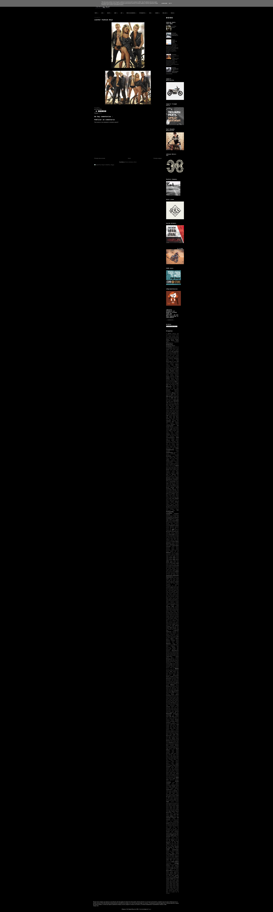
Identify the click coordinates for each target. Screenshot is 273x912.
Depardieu (173, 473)
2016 (178, 334)
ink (169, 580)
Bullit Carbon (176, 411)
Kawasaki (173, 604)
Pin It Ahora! (97, 107)
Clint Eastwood (171, 442)
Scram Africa (176, 765)
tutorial (167, 851)
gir (171, 529)
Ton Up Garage (170, 840)
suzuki (177, 805)
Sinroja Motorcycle (170, 777)
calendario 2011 (175, 420)
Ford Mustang (171, 509)
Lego (173, 625)
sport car (171, 790)
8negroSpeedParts (170, 345)
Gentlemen (177, 523)
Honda (177, 553)
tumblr (169, 849)
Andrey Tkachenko (169, 357)
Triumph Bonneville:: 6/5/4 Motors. (175, 34)
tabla (170, 811)
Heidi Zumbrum (169, 545)
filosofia (177, 505)
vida (171, 860)
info (167, 580)
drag (170, 483)
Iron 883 (168, 583)
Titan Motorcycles (174, 836)
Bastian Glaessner (174, 374)
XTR (167, 875)
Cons (177, 451)
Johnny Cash (176, 593)
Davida (168, 469)
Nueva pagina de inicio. (174, 41)
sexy (167, 771)
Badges (167, 369)
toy (167, 845)
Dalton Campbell (169, 464)
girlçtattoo (174, 531)
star (167, 793)
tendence (168, 819)
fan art (177, 500)
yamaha (177, 875)
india (178, 577)
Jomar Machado (171, 596)
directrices (177, 476)
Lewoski (173, 626)
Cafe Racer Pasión (170, 419)
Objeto (174, 700)
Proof (178, 722)
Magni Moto (176, 643)
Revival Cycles (169, 739)
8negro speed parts (172, 341)
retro (170, 737)
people (167, 712)
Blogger (149, 909)
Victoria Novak (176, 859)
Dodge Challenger (170, 482)
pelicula (177, 711)
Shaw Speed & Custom (174, 771)
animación (176, 358)
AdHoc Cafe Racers (170, 350)
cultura (168, 459)
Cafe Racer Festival (174, 418)
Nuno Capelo (169, 699)
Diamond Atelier (170, 475)
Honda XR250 (172, 570)
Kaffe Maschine (173, 600)
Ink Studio (173, 580)
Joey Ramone (176, 592)
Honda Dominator (170, 564)
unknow (173, 852)
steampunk (176, 794)
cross (173, 458)
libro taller (177, 626)
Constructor (170, 452)
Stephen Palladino (172, 795)
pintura (171, 717)
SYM (176, 810)
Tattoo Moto (176, 816)
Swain (173, 810)
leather (174, 624)
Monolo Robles (169, 667)
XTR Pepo (172, 875)
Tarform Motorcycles (174, 813)
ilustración (176, 575)
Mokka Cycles (176, 663)
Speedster (177, 788)
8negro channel (170, 339)
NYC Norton (168, 700)
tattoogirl (168, 817)
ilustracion (169, 575)
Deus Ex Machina (171, 474)
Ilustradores (170, 577)
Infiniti (177, 579)
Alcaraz (170, 352)
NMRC (173, 692)
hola (172, 552)
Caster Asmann (170, 431)
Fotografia (170, 512)
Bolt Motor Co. (169, 400)
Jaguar (174, 587)
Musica (173, 685)
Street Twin (176, 800)
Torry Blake (176, 843)
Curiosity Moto (175, 459)
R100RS (168, 726)
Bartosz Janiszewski (175, 373)
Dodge (177, 481)
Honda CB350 (172, 557)
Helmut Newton (175, 546)
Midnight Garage (169, 660)
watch (177, 867)
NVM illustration (175, 699)
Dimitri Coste (172, 476)
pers (178, 712)
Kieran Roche (173, 611)
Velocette (168, 858)
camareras (168, 424)
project (174, 722)
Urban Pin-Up (175, 853)
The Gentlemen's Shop (174, 823)
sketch (177, 778)
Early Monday (173, 489)
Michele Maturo (170, 657)
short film (177, 774)
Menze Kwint (176, 654)
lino (167, 629)
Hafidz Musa (176, 538)
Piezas (177, 715)
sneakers (169, 783)
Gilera (173, 528)
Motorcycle (170, 681)
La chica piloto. (174, 27)
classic (173, 440)
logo (175, 629)
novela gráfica (173, 698)
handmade (177, 540)
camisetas (173, 424)
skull (168, 779)
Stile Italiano (173, 796)
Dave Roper (168, 467)
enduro (174, 495)
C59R (167, 415)
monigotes (168, 666)
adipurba (177, 350)
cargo (171, 428)
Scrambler (169, 766)
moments (170, 664)
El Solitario (173, 493)
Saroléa (173, 760)
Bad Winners (176, 368)
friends (171, 516)
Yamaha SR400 (175, 877)
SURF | (116, 13)
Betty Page (173, 381)
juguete (171, 598)
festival (174, 505)
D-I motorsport (176, 463)
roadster (177, 742)
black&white (176, 389)
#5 (167, 333)
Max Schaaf (173, 653)
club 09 (169, 443)
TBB (178, 817)
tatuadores (174, 817)
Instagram (172, 581)
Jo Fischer (171, 592)
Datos (177, 465)
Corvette (177, 456)
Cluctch (174, 443)
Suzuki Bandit (169, 806)
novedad (168, 698)
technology (169, 818)
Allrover (171, 354)
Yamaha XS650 (176, 883)
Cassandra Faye (175, 430)
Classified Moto (175, 441)
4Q (174, 337)
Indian (168, 578)
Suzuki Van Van (169, 810)
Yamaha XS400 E (175, 882)
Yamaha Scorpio (169, 876)
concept (171, 451)
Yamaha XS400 (169, 882)
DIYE (176, 480)
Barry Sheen (168, 373)
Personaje (169, 713)
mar (178, 644)
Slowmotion (170, 781)
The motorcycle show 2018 (171, 825)
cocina (168, 446)
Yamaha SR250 (169, 877)
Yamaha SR (176, 876)
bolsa (178, 399)
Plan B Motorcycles (170, 718)
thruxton (177, 834)
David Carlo (171, 468)
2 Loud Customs (173, 334)
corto (173, 456)
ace (174, 348)
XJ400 (177, 874)
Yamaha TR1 (169, 880)
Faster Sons (169, 503)
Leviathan (168, 626)
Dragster (174, 483)
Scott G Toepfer (169, 765)
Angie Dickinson (170, 358)
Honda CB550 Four (174, 561)
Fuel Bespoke (169, 517)
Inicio (129, 158)
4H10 (173, 337)
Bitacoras (169, 386)
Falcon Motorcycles (170, 500)
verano (177, 858)
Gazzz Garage (176, 522)
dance (174, 464)
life (171, 628)
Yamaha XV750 (176, 887)
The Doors (175, 822)
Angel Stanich (176, 357)
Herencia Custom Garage (172, 547)
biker (168, 385)
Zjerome (175, 890)
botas (175, 403)
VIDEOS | (157, 13)
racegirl (168, 727)
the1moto (177, 830)
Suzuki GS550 (176, 807)
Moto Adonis (168, 670)
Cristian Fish (169, 458)
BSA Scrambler (176, 408)
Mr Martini (168, 683)
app (173, 361)
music (168, 684)
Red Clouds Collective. (174, 733)
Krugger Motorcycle (170, 616)
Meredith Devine (175, 655)
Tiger (178, 835)
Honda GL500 (176, 565)
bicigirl (177, 383)
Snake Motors (175, 782)
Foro (175, 510)
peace (173, 711)
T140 (167, 811)
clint (167, 442)
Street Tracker (171, 800)
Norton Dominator (175, 695)
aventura (168, 367)
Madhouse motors (171, 641)
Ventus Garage (173, 858)
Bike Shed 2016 (176, 384)
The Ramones (174, 829)
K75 (169, 600)
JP (176, 597)
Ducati (174, 485)
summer (177, 801)
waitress (177, 865)
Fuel (178, 516)
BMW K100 (176, 394)
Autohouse (169, 366)
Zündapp (168, 893)
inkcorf (177, 580)
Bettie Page (168, 381)
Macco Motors (175, 638)
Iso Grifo (175, 585)
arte (171, 362)
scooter (177, 764)
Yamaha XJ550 (169, 881)
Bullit (171, 411)
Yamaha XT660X (169, 887)
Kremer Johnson (169, 614)
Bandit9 (177, 369)
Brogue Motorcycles (171, 406)
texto (168, 821)
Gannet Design (175, 520)
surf (170, 804)
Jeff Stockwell (172, 591)
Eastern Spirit (175, 491)
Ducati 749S (170, 486)
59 (175, 337)
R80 (173, 726)
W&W (173, 865)
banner (168, 371)
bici (176, 381)
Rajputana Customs (175, 730)
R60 (171, 726)
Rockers (177, 745)
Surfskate (174, 805)
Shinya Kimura (169, 773)
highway (172, 551)
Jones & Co (172, 597)
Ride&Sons (171, 742)
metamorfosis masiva (172, 656)
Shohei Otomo (169, 774)
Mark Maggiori (173, 648)
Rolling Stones (176, 747)
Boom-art (171, 402)
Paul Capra (171, 708)
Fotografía (170, 513)
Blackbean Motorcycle (172, 390)
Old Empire (173, 702)
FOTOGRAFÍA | (142, 13)
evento (177, 498)
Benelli (177, 379)
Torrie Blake (171, 843)
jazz (167, 590)
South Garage (172, 786)
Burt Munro (168, 414)
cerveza (168, 432)
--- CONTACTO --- (170, 320)
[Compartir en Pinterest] (105, 111)
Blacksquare (170, 391)
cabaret (171, 415)
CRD (175, 457)
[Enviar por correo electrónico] (99, 111)
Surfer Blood (169, 805)
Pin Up (172, 716)
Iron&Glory (170, 584)
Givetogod (168, 532)
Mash (178, 649)
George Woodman (170, 526)
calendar (177, 419)
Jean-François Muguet (172, 590)
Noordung (168, 694)
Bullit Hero (177, 412)
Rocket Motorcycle (170, 746)
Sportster (175, 790)
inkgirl (168, 581)
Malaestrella (168, 644)
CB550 (177, 431)
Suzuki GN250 (176, 806)
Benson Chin (176, 380)
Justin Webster (175, 599)
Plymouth (177, 718)
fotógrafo (169, 514)
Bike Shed (171, 384)
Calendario (169, 420)
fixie (169, 506)
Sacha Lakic (170, 758)
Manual (175, 644)
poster (173, 721)
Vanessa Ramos (171, 855)
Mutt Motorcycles (174, 686)
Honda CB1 (173, 555)
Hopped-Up (170, 571)
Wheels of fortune (174, 869)
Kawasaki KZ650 (175, 605)
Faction (177, 499)
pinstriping (177, 716)
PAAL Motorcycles (171, 705)
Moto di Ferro (174, 670)
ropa (167, 748)
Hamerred (172, 540)
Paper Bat (174, 707)
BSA (171, 408)
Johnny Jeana (169, 594)
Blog (173, 393)
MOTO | (96, 13)
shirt (174, 773)
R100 (178, 724)
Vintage (176, 863)
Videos (177, 861)
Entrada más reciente (99, 158)
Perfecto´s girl (173, 712)
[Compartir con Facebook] (104, 111)
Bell (178, 376)
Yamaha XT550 (169, 886)
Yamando (168, 888)
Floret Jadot (176, 506)
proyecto (173, 723)
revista (174, 737)
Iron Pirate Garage (175, 583)
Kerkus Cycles (169, 610)
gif (171, 528)
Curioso (168, 461)
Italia (172, 586)
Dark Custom (172, 465)
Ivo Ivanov (175, 586)
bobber (167, 399)
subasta (173, 801)
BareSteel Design (175, 372)
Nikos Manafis (169, 692)
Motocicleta (169, 675)
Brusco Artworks (175, 407)
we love (169, 868)
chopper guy (169, 435)
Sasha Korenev (175, 761)
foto (178, 510)
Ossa (174, 704)
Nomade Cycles (175, 693)
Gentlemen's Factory (174, 525)
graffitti (173, 534)
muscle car (176, 683)
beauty (168, 376)
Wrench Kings (173, 873)
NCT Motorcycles (173, 688)
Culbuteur (177, 458)
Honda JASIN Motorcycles (171, 567)
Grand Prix (177, 534)
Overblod (177, 704)
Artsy (173, 362)
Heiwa (173, 545)
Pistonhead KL (176, 717)
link (178, 628)
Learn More (164, 3)
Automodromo (176, 366)
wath (167, 868)
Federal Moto (176, 503)
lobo (173, 629)
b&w (178, 367)
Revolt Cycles (173, 740)
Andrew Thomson (175, 356)
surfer (177, 804)
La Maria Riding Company (172, 618)
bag (170, 369)
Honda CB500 (172, 559)
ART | (122, 13)
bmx (178, 397)
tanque (168, 813)
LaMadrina (174, 620)
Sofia (174, 783)
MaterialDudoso (175, 650)
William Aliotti (170, 871)
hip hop (177, 551)
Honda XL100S (173, 569)
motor (177, 677)
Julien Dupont (169, 599)
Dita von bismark (172, 480)
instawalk (177, 581)
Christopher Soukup (174, 436)
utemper (168, 854)
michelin (177, 657)
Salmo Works (176, 758)
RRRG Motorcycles (175, 753)
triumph (168, 848)
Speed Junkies (172, 787)
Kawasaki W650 (170, 606)
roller (172, 747)
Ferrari (171, 505)
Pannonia (177, 706)
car (178, 425)
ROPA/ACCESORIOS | (131, 13)
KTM (170, 617)
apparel (175, 361)
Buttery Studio (176, 414)
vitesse (168, 864)
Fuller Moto (169, 519)
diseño (177, 477)
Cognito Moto (173, 446)
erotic (170, 498)
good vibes (168, 533)
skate (177, 777)
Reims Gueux (169, 734)
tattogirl (168, 816)
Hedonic (177, 544)
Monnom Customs (175, 666)
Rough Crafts (172, 748)
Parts (178, 707)
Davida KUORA (173, 469)
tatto (178, 814)
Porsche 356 (168, 721)
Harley (174, 541)
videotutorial (170, 863)
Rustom (174, 755)
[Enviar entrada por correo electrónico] (96, 111)
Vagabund (172, 854)
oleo (172, 704)
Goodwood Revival (175, 533)
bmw (172, 394)
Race (178, 726)
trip (170, 846)
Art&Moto (168, 362)
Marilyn (174, 647)
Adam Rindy (173, 349)
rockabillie (172, 745)
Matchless (169, 650)
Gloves (173, 532)
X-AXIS (174, 874)
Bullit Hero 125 (169, 413)
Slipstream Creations (174, 779)
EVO (167, 499)
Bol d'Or (171, 399)
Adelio (177, 349)
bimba (177, 385)
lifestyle (174, 628)
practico (177, 721)
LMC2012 (170, 629)
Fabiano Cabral (173, 499)
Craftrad (171, 457)
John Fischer (169, 593)
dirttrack (173, 477)
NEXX (177, 691)
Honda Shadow (172, 568)
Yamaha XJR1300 (175, 881)
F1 (169, 499)
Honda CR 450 (169, 563)
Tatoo (175, 814)
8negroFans (169, 344)
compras (177, 449)
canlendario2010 (171, 425)
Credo (177, 457)
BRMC (173, 405)
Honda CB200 (172, 556)
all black (174, 352)
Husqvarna (168, 573)
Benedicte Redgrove (171, 379)
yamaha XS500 (169, 883)
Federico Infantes (170, 504)
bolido (175, 399)
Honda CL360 (176, 562)
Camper (177, 424)
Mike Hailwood (176, 660)
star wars (172, 793)
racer (171, 727)
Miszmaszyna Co (170, 662)
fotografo (176, 513)
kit (178, 612)
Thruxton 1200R (170, 835)
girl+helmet (169, 531)
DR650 (167, 483)
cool (175, 452)
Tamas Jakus (176, 812)
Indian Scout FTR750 (174, 578)
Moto (177, 669)
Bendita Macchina (175, 378)
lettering (177, 625)
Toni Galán (174, 842)
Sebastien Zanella (170, 767)
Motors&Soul (168, 682)
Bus (172, 414)
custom (172, 461)
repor (170, 736)
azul (175, 367)
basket (168, 374)
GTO (171, 537)
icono (174, 574)
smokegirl (169, 782)
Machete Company (171, 640)
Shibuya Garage (169, 772)
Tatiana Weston (169, 814)
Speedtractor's (170, 789)
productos (169, 722)
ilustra (177, 574)
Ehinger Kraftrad (172, 492)
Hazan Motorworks (171, 544)
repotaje (173, 736)
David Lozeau (176, 468)
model (171, 663)
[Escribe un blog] (100, 111)
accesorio (170, 348)
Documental (173, 481)
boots (175, 402)
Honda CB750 (169, 562)
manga (172, 644)
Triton (173, 846)
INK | (150, 13)
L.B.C (172, 617)
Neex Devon (171, 689)
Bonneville (176, 400)
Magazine (169, 643)
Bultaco (174, 413)
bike (167, 384)
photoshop (169, 715)
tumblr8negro (175, 849)
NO (176, 692)
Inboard (175, 577)
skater (174, 778)
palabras (173, 706)
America (175, 354)
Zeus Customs (169, 890)
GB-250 (168, 523)
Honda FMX (176, 564)
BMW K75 (168, 395)
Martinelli (174, 649)
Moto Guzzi (173, 671)
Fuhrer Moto (176, 518)
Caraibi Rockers (170, 426)
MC (176, 653)
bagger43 (174, 369)
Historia (168, 552)
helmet (177, 545)
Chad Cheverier (175, 432)
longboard (169, 631)
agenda (167, 352)
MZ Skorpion (173, 687)
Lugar (177, 636)
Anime (169, 360)
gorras (167, 534)
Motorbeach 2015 (175, 678)
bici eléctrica (173, 383)
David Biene (174, 467)
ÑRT (172, 700)
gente (173, 523)
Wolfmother (176, 871)
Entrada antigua (158, 158)
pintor (167, 717)
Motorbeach (169, 678)
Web (172, 868)
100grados (174, 333)
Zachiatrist (177, 889)
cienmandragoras (171, 437)
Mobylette (177, 662)
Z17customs (172, 889)
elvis (170, 495)
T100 (178, 810)
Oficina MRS (174, 701)
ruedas (177, 754)
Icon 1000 (170, 574)
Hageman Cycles (170, 539)
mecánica (172, 654)
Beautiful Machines (174, 375)
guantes (174, 537)
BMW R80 (174, 397)
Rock (168, 745)
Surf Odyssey (174, 804)
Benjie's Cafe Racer (170, 380)
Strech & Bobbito (170, 799)
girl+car (177, 529)
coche (177, 444)
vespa (168, 859)
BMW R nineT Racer (174, 395)
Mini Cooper (176, 661)
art (178, 361)
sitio (175, 777)
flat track (172, 506)
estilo (173, 498)
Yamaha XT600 (176, 886)
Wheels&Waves (169, 870)
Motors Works (176, 681)
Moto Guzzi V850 (175, 672)
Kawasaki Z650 (172, 607)
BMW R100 (168, 396)
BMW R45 (173, 396)
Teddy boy (176, 818)
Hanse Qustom (169, 541)
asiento (177, 362)
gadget (177, 519)
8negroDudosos (169, 343)
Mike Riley (168, 661)
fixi (167, 506)
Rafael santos (173, 728)
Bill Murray (173, 385)
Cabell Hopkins (176, 415)
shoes (177, 773)
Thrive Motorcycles (170, 834)
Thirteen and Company (172, 831)
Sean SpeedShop (175, 766)
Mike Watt (172, 661)
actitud (168, 349)
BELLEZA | (165, 13)
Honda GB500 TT (169, 565)
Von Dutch (175, 864)
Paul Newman (176, 708)
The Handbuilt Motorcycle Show (172, 824)
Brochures (177, 405)
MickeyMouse (169, 659)
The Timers (172, 830)
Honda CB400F (172, 558)
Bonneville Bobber (170, 401)
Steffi (167, 795)
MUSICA (172, 13)
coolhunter (173, 453)
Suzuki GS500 (169, 807)
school (173, 764)
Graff (170, 534)
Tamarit (173, 811)
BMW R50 (177, 396)
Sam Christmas (170, 759)
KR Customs (176, 613)
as (175, 362)
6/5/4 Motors (171, 338)
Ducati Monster (171, 487)
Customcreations (170, 462)
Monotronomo (176, 667)
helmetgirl (169, 546)
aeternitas (176, 351)
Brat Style (169, 405)
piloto (167, 716)
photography (176, 713)
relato (174, 734)
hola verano (176, 552)
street (175, 799)
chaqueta (168, 434)
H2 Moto (171, 538)
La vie (170, 620)
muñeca (172, 683)
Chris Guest (174, 435)
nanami (177, 687)
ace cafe (177, 348)
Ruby (174, 754)
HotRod (177, 571)
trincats (168, 846)
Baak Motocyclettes (170, 368)
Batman (168, 375)
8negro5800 (176, 341)
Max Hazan (168, 653)
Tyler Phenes (172, 851)
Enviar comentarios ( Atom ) (131, 162)
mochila (168, 663)
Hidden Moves (174, 550)
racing (174, 727)
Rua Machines (169, 754)
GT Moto (168, 537)
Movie (177, 682)
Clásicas (168, 440)
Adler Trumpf (168, 351)
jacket (171, 587)
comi (174, 448)
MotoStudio (173, 682)
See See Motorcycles (174, 768)
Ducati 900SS (176, 486)
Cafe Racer (169, 417)
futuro (174, 519)
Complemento (170, 449)
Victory (168, 860)
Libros (168, 628)
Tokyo (174, 837)
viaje (171, 859)
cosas (167, 457)
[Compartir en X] (102, 111)
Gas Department (169, 522)
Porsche (177, 720)
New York (173, 691)
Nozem (177, 698)
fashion (100, 113)
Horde (173, 571)
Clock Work (176, 442)
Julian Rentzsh (176, 598)
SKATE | (109, 13)
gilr (176, 528)
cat (175, 431)
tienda (175, 835)
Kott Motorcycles (170, 613)
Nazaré (167, 688)
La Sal (172, 619)
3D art (170, 337)
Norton (173, 694)
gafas (167, 520)
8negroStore (169, 346)
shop (173, 774)
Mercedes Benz (169, 655)
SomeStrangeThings (175, 784)
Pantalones (168, 707)
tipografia (168, 836)
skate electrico (169, 778)
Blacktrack (177, 391)
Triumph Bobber (175, 848)
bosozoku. (172, 403)
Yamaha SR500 (170, 879)
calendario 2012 (170, 421)
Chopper (174, 54)
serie (173, 770)
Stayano (172, 794)
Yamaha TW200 (175, 880)
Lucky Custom (173, 636)
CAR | (102, 13)
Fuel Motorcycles (170, 518)
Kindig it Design (174, 612)
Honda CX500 (175, 563)
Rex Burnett (174, 741)
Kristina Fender (176, 614)
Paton (167, 708)
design (177, 473)
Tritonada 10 (171, 847)
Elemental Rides (172, 494)
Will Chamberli (176, 870)
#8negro (170, 333)
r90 (176, 726)
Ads (172, 351)
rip (175, 742)
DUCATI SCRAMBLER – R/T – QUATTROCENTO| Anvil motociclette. (172, 70)
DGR (178, 474)
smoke (177, 781)
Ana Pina (173, 355)
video (173, 861)
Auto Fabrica (175, 365)
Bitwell (175, 386)
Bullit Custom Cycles (170, 412)
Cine (177, 437)
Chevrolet (173, 434)
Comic (177, 448)
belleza (168, 378)
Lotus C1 (173, 635)
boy (178, 403)
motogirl (172, 676)
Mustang (168, 686)
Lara (174, 621)
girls (178, 531)
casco (170, 430)
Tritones (177, 847)
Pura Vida (177, 723)
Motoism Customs (172, 677)
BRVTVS (168, 408)
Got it (170, 3)
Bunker (177, 413)
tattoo (172, 816)
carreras (168, 429)
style (168, 801)
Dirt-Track (168, 477)
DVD (173, 488)
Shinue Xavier (176, 772)
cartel (171, 429)
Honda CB (168, 555)
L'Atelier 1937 (176, 617)
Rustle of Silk (169, 755)
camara (177, 423)
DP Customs (176, 482)
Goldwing (177, 532)
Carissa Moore (176, 428)
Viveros (171, 864)
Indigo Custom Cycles (171, 579)
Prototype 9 (168, 723)
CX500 (171, 463)
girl (173, 529)
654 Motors (176, 338)
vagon (176, 854)
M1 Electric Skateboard (171, 637)
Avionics (172, 367)
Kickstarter (174, 610)
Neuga (175, 689)
